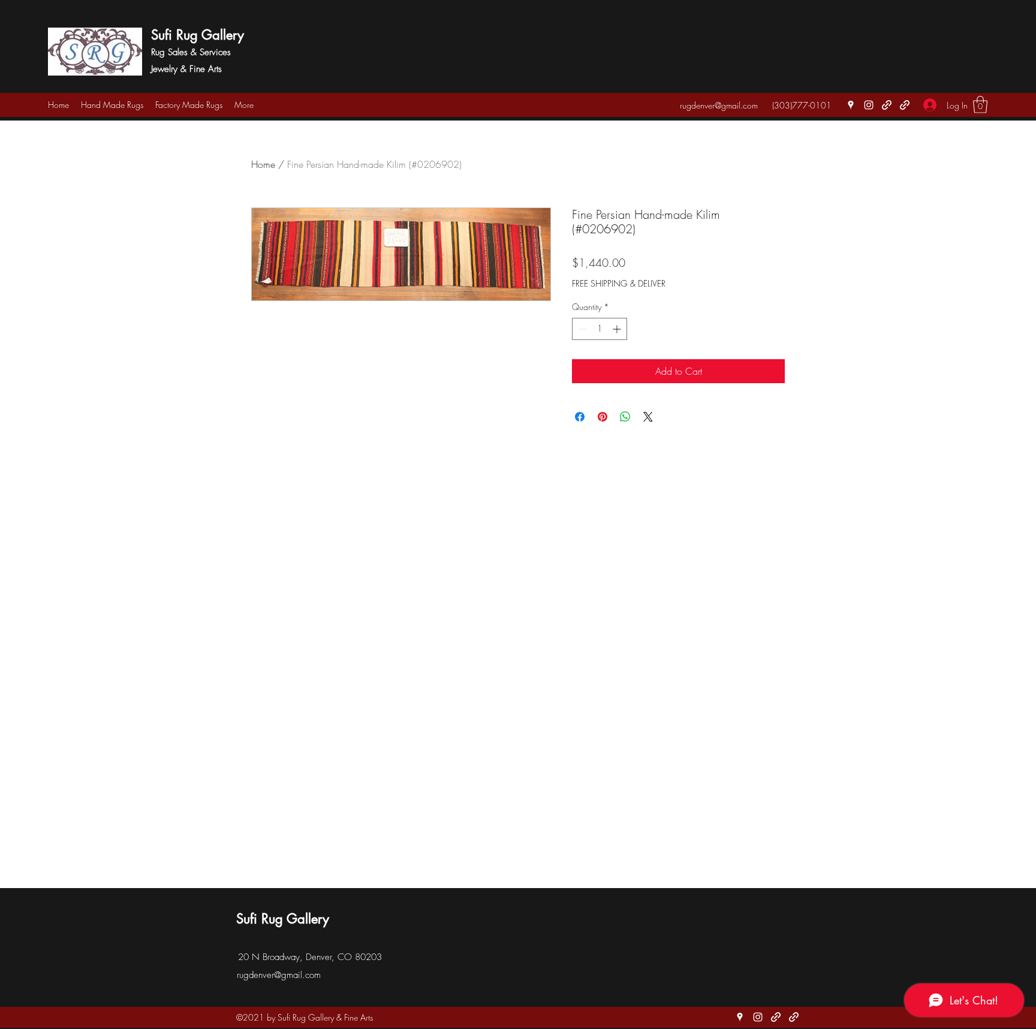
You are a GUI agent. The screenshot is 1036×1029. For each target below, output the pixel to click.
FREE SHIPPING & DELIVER (618, 283)
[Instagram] (869, 105)
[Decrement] (581, 328)
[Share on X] (648, 417)
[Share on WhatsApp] (625, 417)
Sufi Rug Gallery (197, 34)
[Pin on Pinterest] (602, 417)
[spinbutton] (599, 328)
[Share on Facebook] (580, 417)
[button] (980, 104)
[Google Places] (851, 105)
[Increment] (617, 328)
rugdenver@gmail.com (719, 105)
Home (263, 164)
